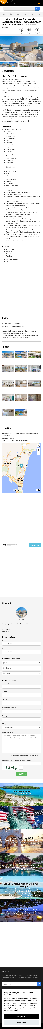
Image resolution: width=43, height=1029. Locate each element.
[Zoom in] (38, 450)
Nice (27, 840)
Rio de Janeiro (7, 909)
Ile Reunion (28, 800)
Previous (3, 49)
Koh (20, 865)
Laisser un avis (35, 545)
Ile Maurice (13, 800)
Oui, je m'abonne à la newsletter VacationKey (22, 756)
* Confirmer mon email (10, 708)
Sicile (27, 891)
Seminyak (33, 865)
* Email (4, 699)
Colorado (24, 819)
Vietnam (37, 867)
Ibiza (30, 889)
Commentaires (7, 732)
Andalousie (29, 895)
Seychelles (21, 800)
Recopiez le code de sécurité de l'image (16, 760)
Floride (14, 796)
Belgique (18, 842)
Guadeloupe (29, 796)
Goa (19, 867)
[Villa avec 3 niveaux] (21, 354)
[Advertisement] (21, 290)
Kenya (32, 912)
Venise (18, 840)
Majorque (36, 889)
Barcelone (30, 842)
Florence (12, 840)
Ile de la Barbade (31, 798)
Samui (24, 865)
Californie (8, 817)
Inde (16, 867)
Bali (14, 794)
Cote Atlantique (17, 889)
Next (39, 49)
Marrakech (10, 912)
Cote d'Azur (7, 889)
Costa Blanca (21, 895)
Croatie (32, 891)
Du (3, 640)
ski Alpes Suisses (27, 914)
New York (15, 817)
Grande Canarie (33, 893)
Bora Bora (26, 804)
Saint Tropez (33, 840)
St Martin (26, 794)
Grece (5, 891)
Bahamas (36, 796)
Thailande (19, 794)
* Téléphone (6, 716)
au (3, 648)
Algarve (4, 895)
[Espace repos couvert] (8, 368)
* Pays (4, 724)
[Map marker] (21, 466)
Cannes (23, 840)
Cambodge (31, 867)
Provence (12, 842)
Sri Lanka (15, 802)
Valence (24, 842)
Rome (7, 840)
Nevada (18, 819)
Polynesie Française (33, 802)
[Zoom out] (38, 453)
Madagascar (27, 909)
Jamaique (6, 798)
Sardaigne (22, 891)
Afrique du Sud (17, 909)
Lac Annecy (36, 914)
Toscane (14, 898)
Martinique (20, 796)
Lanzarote (14, 893)
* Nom (4, 691)
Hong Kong (24, 869)
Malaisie (12, 867)
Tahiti (15, 804)
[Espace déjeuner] (34, 354)
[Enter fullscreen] (38, 445)
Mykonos (11, 891)
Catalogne (37, 895)
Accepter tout (21, 1017)
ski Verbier (9, 914)
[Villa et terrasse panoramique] (21, 48)
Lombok (6, 867)
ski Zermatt (17, 914)
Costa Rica (17, 912)
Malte (37, 891)
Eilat (23, 912)
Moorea (20, 804)
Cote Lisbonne (27, 898)
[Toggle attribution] (39, 490)
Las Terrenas (22, 802)
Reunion (4, 865)
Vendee (19, 898)
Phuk (16, 865)
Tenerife (7, 893)
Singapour (18, 869)
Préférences (21, 1022)
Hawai (26, 817)
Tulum (27, 912)
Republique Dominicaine (18, 798)
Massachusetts (33, 817)
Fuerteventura (22, 893)
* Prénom (5, 683)
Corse (17, 891)
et (18, 865)
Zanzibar (34, 909)
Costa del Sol (12, 895)
